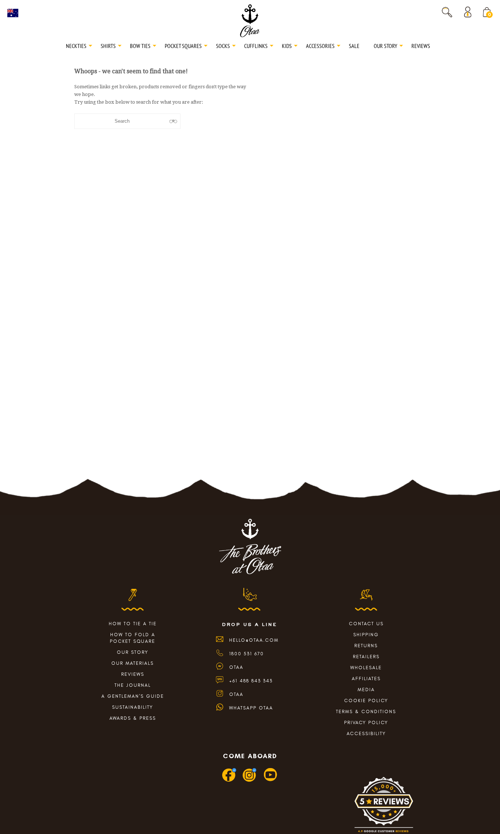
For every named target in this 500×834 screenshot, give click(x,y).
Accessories (320, 45)
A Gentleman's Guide (132, 696)
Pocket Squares (183, 45)
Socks (223, 45)
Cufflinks (256, 45)
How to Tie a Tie (133, 623)
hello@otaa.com (254, 640)
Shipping (366, 634)
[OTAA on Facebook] (229, 780)
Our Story (385, 45)
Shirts (108, 45)
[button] (447, 12)
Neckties (76, 45)
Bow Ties (140, 45)
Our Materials (132, 663)
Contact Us (366, 623)
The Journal (133, 685)
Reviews (420, 45)
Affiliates (366, 678)
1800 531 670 (246, 653)
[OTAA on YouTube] (270, 780)
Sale (354, 45)
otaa (236, 694)
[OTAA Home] (250, 20)
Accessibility (366, 733)
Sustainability (132, 707)
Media (366, 689)
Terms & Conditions (366, 711)
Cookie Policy (366, 700)
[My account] (469, 12)
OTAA (236, 667)
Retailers (366, 656)
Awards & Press (132, 718)
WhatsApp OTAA (251, 708)
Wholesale (366, 667)
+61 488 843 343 (251, 680)
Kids (287, 45)
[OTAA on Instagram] (250, 780)
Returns (366, 645)
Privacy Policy (366, 722)
